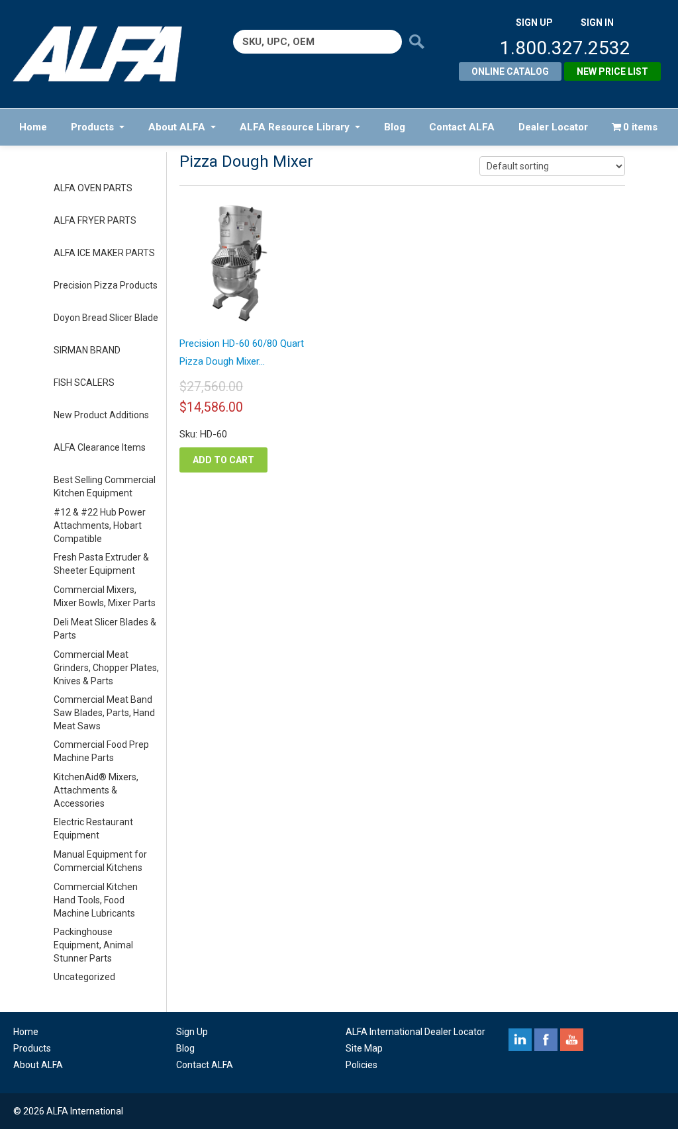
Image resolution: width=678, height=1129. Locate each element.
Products (92, 127)
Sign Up (192, 1031)
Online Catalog (510, 71)
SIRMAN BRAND (87, 350)
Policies (361, 1065)
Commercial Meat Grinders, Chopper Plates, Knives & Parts (106, 667)
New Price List (612, 71)
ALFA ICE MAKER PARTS (104, 253)
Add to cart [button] (223, 460)
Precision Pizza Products (106, 285)
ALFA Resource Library (295, 127)
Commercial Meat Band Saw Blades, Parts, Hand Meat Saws (104, 712)
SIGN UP (534, 22)
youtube (571, 1039)
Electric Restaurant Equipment (93, 828)
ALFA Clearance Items (100, 447)
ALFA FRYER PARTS (95, 220)
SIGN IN (597, 22)
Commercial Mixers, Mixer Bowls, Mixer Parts (105, 596)
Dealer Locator (553, 127)
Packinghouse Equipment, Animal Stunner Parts (93, 945)
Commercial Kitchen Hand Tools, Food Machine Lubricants (96, 900)
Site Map (364, 1048)
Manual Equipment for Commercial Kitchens (100, 861)
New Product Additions (101, 415)
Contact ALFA (462, 127)
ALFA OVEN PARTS (93, 188)
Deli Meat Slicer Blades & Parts (105, 629)
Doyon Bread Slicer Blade (106, 317)
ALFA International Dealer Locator (415, 1031)
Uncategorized (84, 976)
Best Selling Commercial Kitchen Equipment (105, 486)
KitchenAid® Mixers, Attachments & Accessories (96, 790)
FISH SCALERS (84, 382)
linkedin (520, 1039)
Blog (394, 127)
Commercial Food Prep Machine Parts (101, 751)
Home (33, 127)
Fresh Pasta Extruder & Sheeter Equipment (101, 564)
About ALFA (176, 127)
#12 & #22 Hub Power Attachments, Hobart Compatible (100, 525)
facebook (545, 1039)
